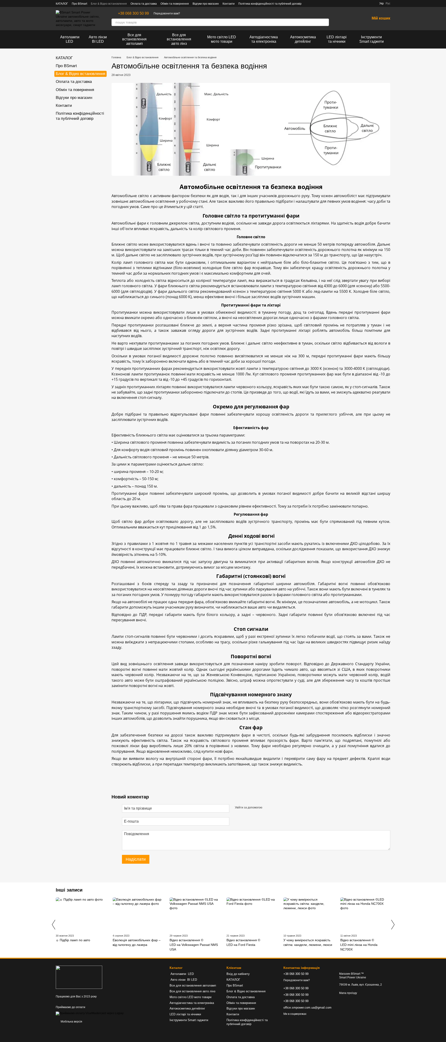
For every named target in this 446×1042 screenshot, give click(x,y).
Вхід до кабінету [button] (238, 974)
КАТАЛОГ (62, 3)
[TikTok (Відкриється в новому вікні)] (319, 3)
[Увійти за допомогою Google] (275, 808)
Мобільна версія (71, 1021)
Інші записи (69, 889)
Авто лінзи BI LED (98, 39)
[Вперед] (392, 924)
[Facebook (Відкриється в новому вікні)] (308, 3)
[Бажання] (354, 18)
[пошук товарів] (325, 22)
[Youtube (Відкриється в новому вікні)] (325, 3)
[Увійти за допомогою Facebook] (267, 808)
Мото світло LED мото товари (221, 39)
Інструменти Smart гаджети (371, 39)
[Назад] (53, 924)
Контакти (229, 3)
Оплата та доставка (144, 3)
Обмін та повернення (175, 3)
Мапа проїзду (348, 993)
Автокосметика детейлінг (303, 39)
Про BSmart (79, 3)
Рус (388, 3)
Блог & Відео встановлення (109, 3)
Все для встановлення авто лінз (179, 39)
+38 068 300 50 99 (133, 13)
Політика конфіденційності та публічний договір (270, 3)
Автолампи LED (69, 39)
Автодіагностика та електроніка (263, 39)
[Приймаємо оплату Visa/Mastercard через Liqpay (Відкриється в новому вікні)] (90, 1013)
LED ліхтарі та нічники (337, 39)
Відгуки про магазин (206, 3)
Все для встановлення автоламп (134, 39)
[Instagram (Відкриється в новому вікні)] (313, 3)
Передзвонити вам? (167, 13)
